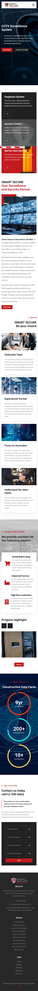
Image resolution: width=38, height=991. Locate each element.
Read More (7, 50)
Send (19, 860)
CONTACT (19, 974)
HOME (19, 961)
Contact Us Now (22, 50)
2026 (19, 986)
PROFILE (19, 965)
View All (19, 664)
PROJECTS (19, 971)
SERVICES (19, 968)
